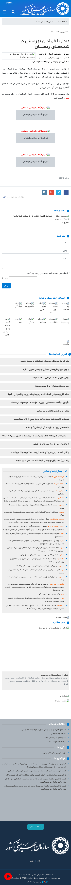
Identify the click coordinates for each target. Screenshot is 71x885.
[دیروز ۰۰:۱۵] (35, 649)
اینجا (67, 98)
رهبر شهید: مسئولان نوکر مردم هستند (52, 386)
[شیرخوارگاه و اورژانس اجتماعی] (35, 109)
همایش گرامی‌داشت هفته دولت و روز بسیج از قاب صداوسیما (41, 419)
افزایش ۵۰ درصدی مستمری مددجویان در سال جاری (42, 554)
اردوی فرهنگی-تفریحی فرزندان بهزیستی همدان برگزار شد (40, 566)
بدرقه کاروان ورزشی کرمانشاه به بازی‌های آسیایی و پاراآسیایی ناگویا (38, 394)
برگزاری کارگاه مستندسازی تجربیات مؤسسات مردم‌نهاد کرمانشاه (40, 402)
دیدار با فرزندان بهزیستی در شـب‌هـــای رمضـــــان (44, 44)
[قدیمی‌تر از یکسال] (61, 220)
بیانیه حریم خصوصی (58, 733)
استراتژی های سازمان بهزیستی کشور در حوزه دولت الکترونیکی (43, 729)
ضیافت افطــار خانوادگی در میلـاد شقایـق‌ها (33, 216)
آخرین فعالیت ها (58, 354)
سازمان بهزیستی (44, 8)
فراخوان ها (59, 759)
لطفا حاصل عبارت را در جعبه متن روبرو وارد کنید (48, 273)
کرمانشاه (39, 21)
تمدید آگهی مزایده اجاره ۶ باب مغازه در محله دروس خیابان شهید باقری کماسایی (37, 771)
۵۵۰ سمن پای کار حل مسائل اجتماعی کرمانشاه (47, 427)
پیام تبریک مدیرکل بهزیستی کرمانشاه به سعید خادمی (44, 361)
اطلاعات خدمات (57, 724)
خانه (38, 861)
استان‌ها (49, 21)
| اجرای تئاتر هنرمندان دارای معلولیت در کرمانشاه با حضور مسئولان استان (35, 436)
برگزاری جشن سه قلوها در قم (51, 594)
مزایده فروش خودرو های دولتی (54, 752)
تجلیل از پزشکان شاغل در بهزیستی (53, 411)
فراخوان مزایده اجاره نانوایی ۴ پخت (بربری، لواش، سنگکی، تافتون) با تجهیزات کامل (35, 775)
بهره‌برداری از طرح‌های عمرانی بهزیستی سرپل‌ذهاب (46, 369)
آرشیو (32, 861)
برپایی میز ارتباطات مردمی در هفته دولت (50, 378)
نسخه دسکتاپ (36, 826)
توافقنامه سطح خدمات (57, 741)
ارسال (6, 285)
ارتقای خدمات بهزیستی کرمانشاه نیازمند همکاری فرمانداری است (40, 452)
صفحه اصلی (62, 21)
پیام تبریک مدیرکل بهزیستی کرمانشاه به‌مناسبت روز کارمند (42, 460)
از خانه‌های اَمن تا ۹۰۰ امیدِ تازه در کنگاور (51, 444)
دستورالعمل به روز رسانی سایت (55, 737)
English (9, 3)
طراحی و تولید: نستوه (34, 882)
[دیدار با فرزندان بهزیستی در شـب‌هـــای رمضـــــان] (18, 56)
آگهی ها (61, 747)
